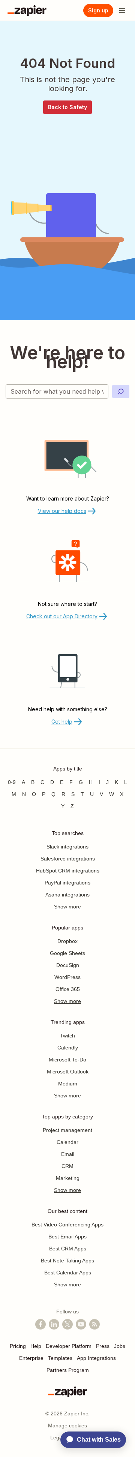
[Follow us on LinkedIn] (54, 1324)
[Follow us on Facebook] (40, 1324)
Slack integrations (67, 847)
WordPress (67, 977)
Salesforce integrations (67, 859)
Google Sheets (67, 953)
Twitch (67, 1036)
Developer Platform (69, 1346)
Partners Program (67, 1370)
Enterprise (31, 1358)
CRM (68, 1166)
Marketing (68, 1178)
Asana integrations (67, 895)
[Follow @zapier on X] (67, 1324)
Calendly (67, 1048)
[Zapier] (27, 10)
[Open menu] (122, 10)
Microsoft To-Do (67, 1060)
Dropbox (67, 941)
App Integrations (96, 1358)
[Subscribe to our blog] (94, 1324)
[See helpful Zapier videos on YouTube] (81, 1324)
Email (67, 1154)
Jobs (119, 1346)
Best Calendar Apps (67, 1273)
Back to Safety (67, 107)
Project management (67, 1130)
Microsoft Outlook (67, 1072)
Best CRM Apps (67, 1249)
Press (103, 1346)
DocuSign (67, 965)
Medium (67, 1084)
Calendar (67, 1142)
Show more (67, 907)
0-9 (12, 782)
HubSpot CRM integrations (67, 871)
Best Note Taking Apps (67, 1261)
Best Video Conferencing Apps (68, 1225)
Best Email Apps (67, 1237)
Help (35, 1346)
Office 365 (68, 989)
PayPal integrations (67, 883)
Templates (60, 1358)
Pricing (18, 1346)
